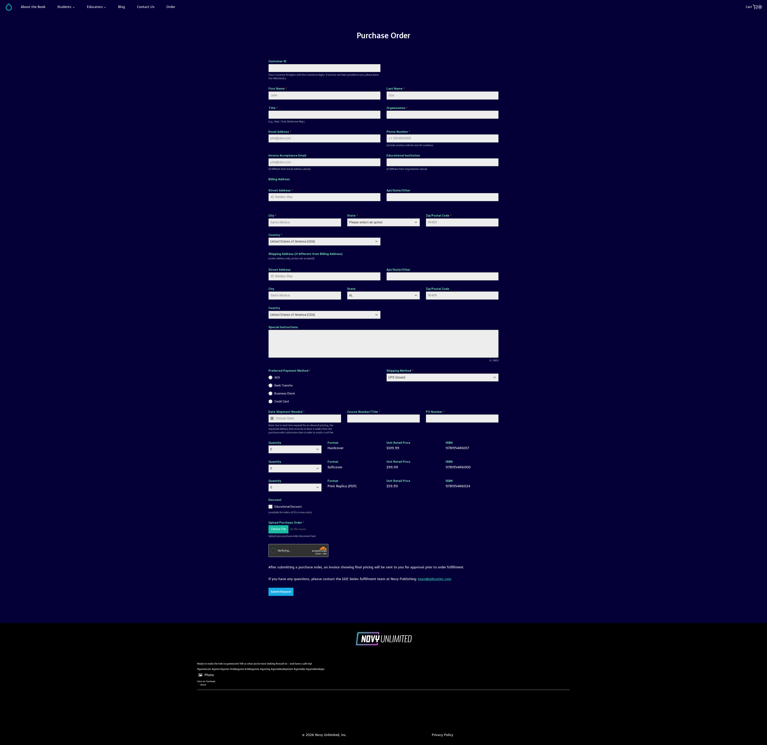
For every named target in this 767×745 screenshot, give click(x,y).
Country (275, 235)
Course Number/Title (363, 412)
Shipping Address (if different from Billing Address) (305, 254)
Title (273, 108)
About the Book (33, 7)
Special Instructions (283, 327)
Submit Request (280, 591)
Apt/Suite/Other (398, 190)
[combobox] (383, 222)
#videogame (237, 669)
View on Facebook (206, 681)
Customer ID (277, 61)
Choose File (278, 529)
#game (216, 669)
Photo (209, 675)
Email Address (279, 132)
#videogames (251, 669)
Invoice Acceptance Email (287, 155)
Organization (396, 108)
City (272, 215)
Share (203, 684)
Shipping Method (399, 370)
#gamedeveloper (315, 669)
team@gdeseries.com (434, 579)
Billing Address (279, 179)
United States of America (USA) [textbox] (292, 241)
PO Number (435, 412)
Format (333, 443)
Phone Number (398, 132)
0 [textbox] (271, 449)
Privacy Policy (442, 735)
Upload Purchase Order (286, 522)
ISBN (449, 443)
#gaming (265, 669)
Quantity (274, 443)
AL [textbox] (351, 295)
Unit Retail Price (398, 443)
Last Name (395, 88)
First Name (277, 88)
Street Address (280, 190)
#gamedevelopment (282, 669)
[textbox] (379, 222)
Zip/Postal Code (438, 215)
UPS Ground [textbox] (396, 377)
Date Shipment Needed (286, 412)
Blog (121, 7)
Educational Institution (403, 155)
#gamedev (299, 669)
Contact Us (146, 7)
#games (225, 669)
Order (170, 7)
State (352, 215)
